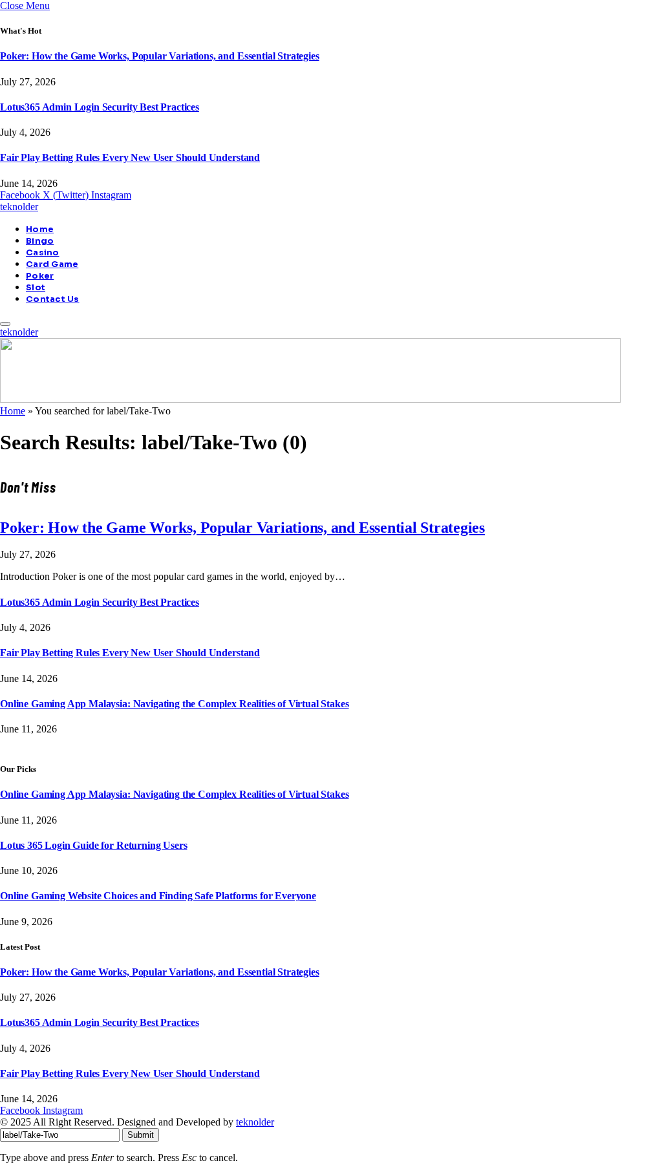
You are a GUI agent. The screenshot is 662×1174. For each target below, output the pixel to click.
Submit (140, 1135)
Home (40, 229)
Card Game (52, 264)
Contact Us (53, 299)
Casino (42, 253)
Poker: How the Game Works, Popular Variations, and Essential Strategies (159, 55)
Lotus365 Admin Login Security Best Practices (99, 106)
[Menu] (5, 324)
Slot (35, 288)
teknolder (255, 1121)
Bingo (40, 241)
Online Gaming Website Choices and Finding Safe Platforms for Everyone (158, 895)
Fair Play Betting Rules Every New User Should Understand (130, 157)
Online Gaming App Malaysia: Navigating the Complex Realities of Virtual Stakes (174, 703)
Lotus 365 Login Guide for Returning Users (93, 845)
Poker (40, 276)
